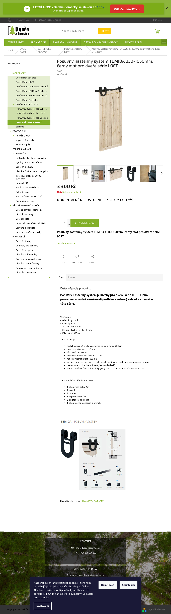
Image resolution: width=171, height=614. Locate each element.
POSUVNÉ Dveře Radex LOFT (31, 113)
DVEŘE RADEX (19, 73)
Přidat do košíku (86, 222)
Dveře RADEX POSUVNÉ (27, 104)
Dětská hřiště (22, 219)
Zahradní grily (22, 192)
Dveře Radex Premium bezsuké (31, 95)
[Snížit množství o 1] (68, 225)
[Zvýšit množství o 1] (68, 221)
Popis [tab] (61, 277)
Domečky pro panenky (27, 245)
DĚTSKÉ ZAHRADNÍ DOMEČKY (27, 205)
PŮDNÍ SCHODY (23, 135)
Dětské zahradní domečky (29, 210)
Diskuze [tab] (71, 277)
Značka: (62, 74)
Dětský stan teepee (26, 272)
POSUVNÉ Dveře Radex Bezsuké (32, 118)
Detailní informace (66, 243)
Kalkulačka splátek (71, 192)
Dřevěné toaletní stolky (27, 263)
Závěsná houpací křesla (27, 187)
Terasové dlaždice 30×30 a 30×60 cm (29, 177)
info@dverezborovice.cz (88, 548)
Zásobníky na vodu (25, 201)
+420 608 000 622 (88, 553)
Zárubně (20, 126)
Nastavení (42, 606)
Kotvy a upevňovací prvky (29, 232)
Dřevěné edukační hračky (28, 259)
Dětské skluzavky (24, 214)
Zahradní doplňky (24, 167)
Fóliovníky (21, 153)
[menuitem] (15, 42)
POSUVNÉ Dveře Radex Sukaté (32, 109)
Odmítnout (107, 585)
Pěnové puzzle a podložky (29, 268)
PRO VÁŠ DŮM (19, 131)
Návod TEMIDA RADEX (93, 501)
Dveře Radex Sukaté (26, 77)
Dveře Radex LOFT (25, 82)
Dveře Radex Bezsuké (27, 100)
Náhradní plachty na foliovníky (31, 158)
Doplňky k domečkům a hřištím (31, 223)
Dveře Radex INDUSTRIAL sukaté (32, 86)
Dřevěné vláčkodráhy (26, 254)
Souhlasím (128, 585)
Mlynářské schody (25, 140)
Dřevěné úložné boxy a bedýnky (32, 171)
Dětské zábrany (24, 241)
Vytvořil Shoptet (157, 609)
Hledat (105, 30)
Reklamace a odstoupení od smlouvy (85, 575)
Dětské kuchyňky (24, 250)
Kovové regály (23, 144)
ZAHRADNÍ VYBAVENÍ (22, 149)
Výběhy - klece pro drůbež (29, 162)
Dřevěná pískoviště (25, 228)
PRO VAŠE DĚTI (20, 236)
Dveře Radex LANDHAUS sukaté (31, 91)
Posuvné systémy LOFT (29, 122)
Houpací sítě (22, 183)
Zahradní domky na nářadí (28, 196)
